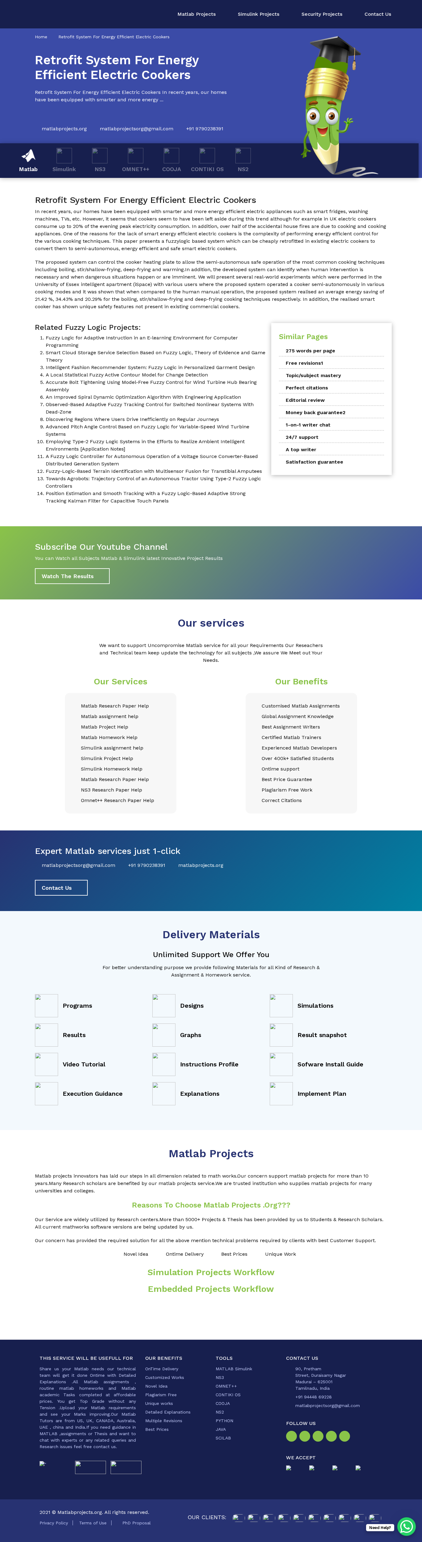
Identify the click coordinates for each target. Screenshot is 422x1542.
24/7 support (302, 437)
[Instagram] (306, 1437)
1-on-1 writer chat (308, 425)
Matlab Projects (196, 14)
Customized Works (164, 1377)
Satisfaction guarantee (314, 462)
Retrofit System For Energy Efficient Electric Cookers (114, 36)
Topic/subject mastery (313, 375)
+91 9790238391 (204, 129)
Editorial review (305, 400)
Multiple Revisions (163, 1420)
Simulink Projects (258, 14)
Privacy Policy (54, 1522)
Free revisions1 (304, 363)
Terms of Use (93, 1522)
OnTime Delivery (161, 1368)
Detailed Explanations (168, 1412)
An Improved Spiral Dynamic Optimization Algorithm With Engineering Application (143, 397)
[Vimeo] (332, 1437)
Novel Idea (156, 1386)
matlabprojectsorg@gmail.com (136, 129)
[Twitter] (319, 1437)
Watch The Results (68, 576)
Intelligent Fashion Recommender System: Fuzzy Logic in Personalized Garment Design (150, 367)
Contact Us (378, 14)
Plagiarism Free (161, 1394)
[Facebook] (292, 1437)
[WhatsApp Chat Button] (406, 1526)
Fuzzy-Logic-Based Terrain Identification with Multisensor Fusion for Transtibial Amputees (154, 471)
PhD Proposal (136, 1522)
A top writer (301, 449)
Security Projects (322, 14)
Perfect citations (307, 388)
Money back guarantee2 (315, 412)
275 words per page (310, 351)
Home (41, 36)
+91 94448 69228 (313, 1396)
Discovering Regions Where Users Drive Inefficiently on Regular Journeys (132, 419)
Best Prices (157, 1429)
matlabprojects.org (64, 129)
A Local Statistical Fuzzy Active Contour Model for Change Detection (127, 375)
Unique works (159, 1403)
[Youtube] (345, 1437)
